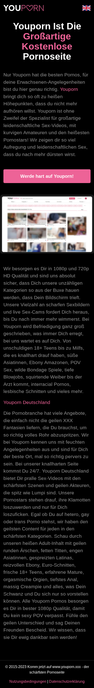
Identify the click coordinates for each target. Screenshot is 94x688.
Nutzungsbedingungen (27, 681)
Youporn (69, 89)
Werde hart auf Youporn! (47, 176)
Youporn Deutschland (26, 402)
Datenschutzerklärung (67, 681)
